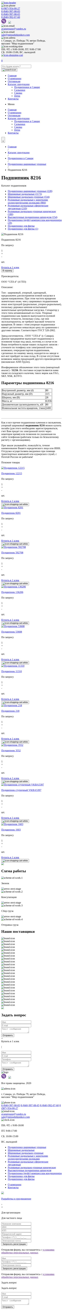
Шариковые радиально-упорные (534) (29, 197)
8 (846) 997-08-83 (10, 11)
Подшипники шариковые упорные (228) (30, 191)
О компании (14, 78)
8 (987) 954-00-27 (10, 8)
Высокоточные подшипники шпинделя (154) (32, 217)
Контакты (13, 98)
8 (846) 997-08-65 (10, 14)
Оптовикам (14, 81)
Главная (12, 75)
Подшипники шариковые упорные (27, 164)
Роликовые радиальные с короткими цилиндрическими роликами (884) (28, 201)
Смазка (18, 93)
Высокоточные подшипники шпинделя (29, 1170)
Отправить (8, 1035)
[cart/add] (15, 504)
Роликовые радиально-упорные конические (32, 1167)
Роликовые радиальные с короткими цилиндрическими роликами (28, 1157)
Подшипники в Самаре (27, 87)
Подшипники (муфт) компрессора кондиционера (35, 1173)
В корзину (7, 270)
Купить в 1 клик (10, 267)
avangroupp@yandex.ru (13, 28)
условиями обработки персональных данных (27, 1251)
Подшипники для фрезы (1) (23, 228)
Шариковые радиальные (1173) (25, 194)
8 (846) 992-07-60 (10, 17)
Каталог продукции (19, 84)
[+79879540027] (4, 22)
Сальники (19, 90)
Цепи (17, 95)
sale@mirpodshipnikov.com (15, 34)
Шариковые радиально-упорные (25, 1153)
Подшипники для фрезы (21, 226)
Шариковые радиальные (21, 1150)
